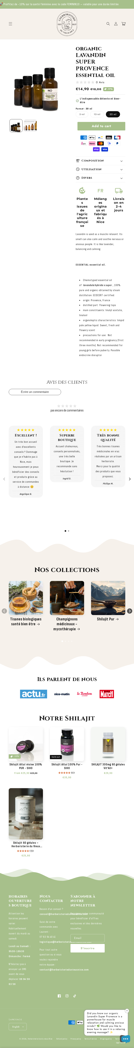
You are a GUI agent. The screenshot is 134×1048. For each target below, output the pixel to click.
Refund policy (61, 1039)
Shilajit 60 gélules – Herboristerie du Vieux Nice (26, 844)
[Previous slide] (4, 479)
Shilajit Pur (105, 619)
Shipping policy (106, 1039)
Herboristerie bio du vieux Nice (40, 1039)
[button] (108, 24)
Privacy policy (75, 1039)
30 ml (113, 114)
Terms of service (90, 1039)
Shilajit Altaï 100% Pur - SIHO (67, 766)
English (16, 1026)
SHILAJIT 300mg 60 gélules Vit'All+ (108, 766)
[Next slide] (129, 479)
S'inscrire (88, 948)
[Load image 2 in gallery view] (30, 125)
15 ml (99, 114)
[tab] (65, 531)
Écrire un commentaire (35, 391)
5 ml (83, 114)
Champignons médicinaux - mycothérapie (65, 624)
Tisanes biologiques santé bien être (26, 622)
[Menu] (10, 24)
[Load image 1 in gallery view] (16, 125)
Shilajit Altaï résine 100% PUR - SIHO (25, 766)
